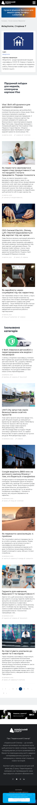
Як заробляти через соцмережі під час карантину (18, 291)
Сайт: (4, 52)
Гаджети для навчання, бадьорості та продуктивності (18, 592)
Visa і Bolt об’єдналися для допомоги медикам (16, 105)
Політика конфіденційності (18, 792)
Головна (4, 21)
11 (3, 693)
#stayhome (6, 54)
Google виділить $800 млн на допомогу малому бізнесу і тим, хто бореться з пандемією (18, 474)
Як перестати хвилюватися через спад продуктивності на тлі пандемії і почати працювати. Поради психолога (18, 171)
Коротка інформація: (9, 57)
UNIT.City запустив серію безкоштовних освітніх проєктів (15, 412)
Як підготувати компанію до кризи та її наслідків (17, 652)
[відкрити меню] (34, 2)
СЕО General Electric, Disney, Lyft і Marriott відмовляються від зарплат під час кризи (17, 232)
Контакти (18, 790)
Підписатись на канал (19, 800)
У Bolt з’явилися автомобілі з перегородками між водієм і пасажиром (17, 352)
